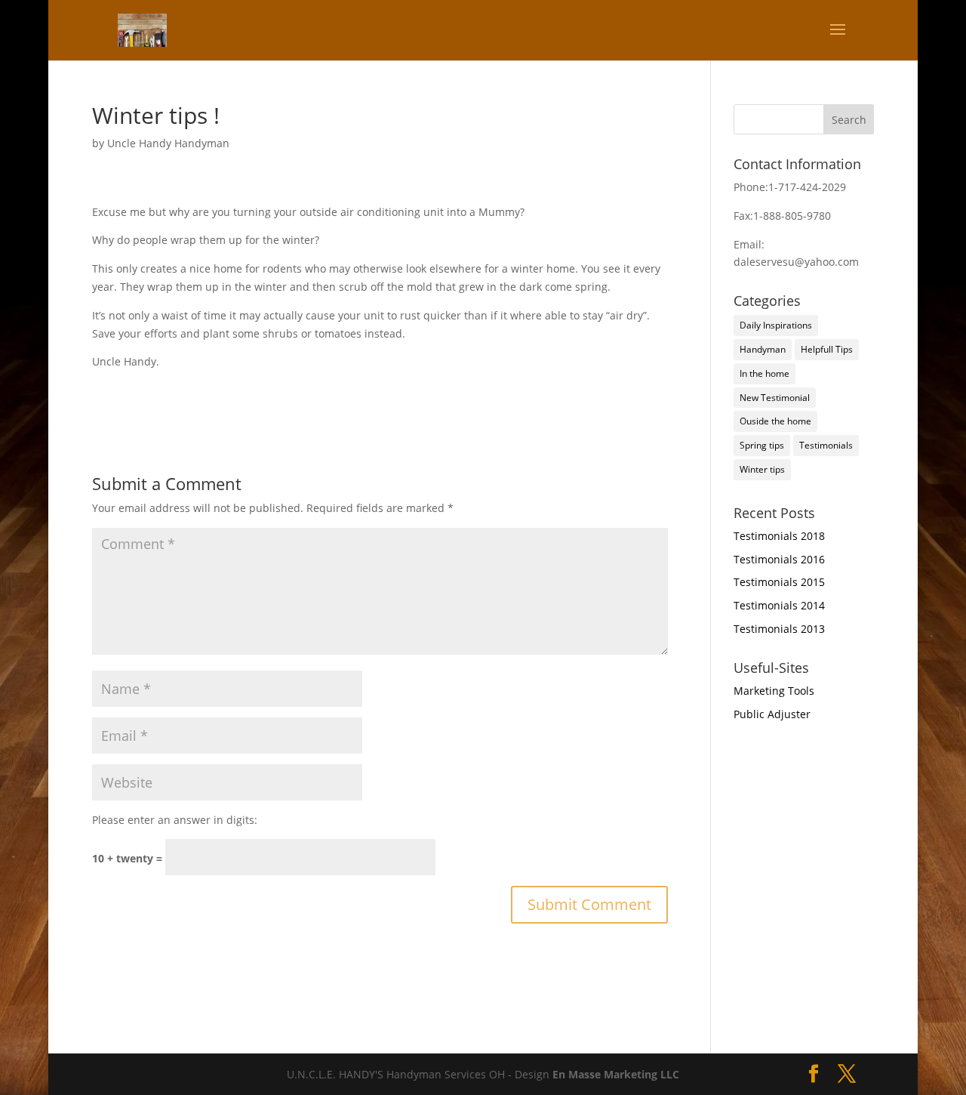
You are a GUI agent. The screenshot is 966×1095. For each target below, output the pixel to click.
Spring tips (762, 445)
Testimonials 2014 (779, 605)
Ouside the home (775, 421)
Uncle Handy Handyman (168, 143)
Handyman (763, 349)
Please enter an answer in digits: (174, 820)
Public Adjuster (772, 714)
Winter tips (762, 469)
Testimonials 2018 (779, 536)
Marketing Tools (774, 690)
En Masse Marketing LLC (615, 1074)
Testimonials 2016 (779, 559)
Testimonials (826, 445)
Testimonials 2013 (779, 629)
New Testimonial (775, 397)
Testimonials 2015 (779, 582)
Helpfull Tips (827, 349)
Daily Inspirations (776, 325)
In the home (764, 373)
